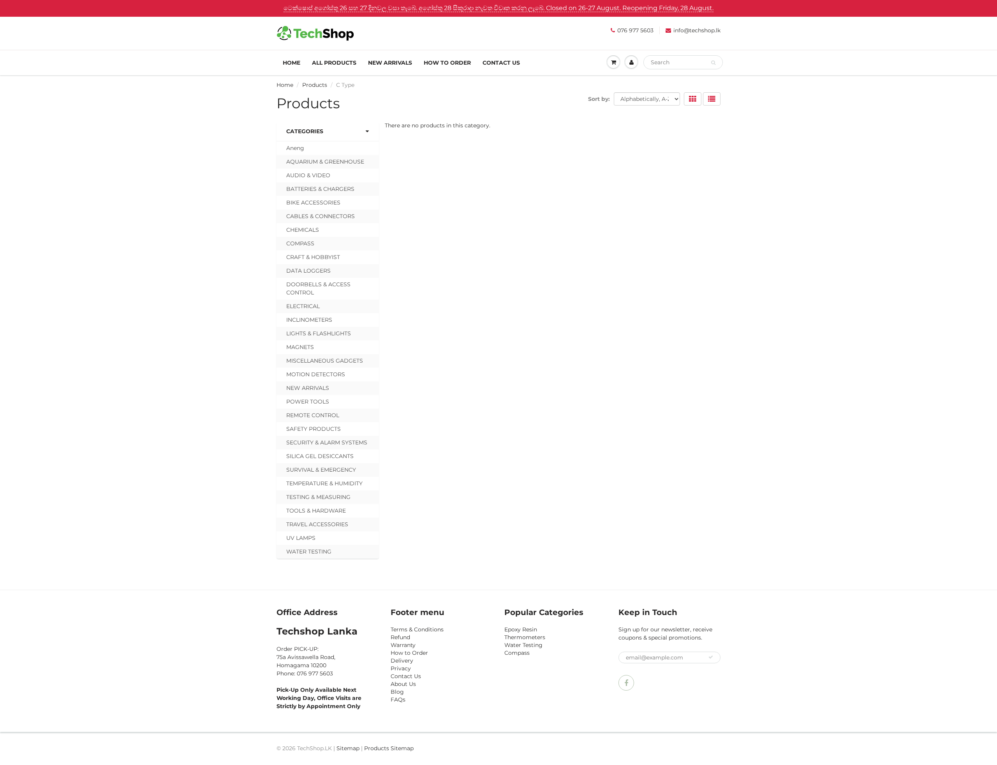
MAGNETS (300, 347)
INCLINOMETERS (309, 319)
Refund (400, 637)
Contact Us (501, 62)
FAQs (398, 699)
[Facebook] (626, 683)
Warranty (403, 645)
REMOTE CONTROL (312, 415)
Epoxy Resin (520, 629)
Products (314, 84)
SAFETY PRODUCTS (313, 428)
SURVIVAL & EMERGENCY (321, 469)
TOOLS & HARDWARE (316, 510)
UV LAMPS (300, 537)
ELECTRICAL (303, 306)
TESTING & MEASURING (318, 497)
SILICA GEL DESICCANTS (320, 456)
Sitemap (347, 748)
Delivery (402, 660)
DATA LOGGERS (308, 270)
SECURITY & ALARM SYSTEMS (326, 442)
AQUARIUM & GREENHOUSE (325, 161)
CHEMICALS (302, 229)
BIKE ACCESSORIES (313, 202)
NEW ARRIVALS (307, 387)
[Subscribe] (710, 657)
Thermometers (524, 637)
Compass (517, 652)
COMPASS (300, 243)
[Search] (713, 62)
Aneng (295, 148)
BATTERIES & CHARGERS (320, 188)
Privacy (401, 668)
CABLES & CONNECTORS (320, 216)
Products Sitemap (389, 748)
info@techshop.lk (696, 30)
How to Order (447, 62)
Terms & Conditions (417, 629)
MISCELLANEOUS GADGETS (324, 360)
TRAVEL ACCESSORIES (317, 524)
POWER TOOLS (307, 401)
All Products (334, 62)
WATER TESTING (308, 551)
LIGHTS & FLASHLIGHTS (318, 333)
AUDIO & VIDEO (308, 175)
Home (291, 62)
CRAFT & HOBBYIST (313, 257)
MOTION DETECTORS (315, 374)
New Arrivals (390, 62)
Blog (397, 691)
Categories (304, 131)
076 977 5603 (635, 30)
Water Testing (523, 645)
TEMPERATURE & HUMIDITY (324, 483)
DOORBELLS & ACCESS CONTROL (318, 288)
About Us (403, 683)
